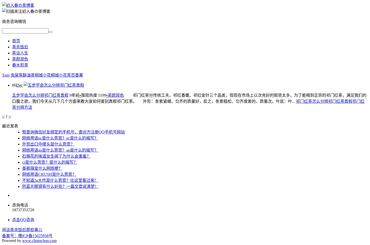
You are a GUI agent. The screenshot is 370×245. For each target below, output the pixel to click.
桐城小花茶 (61, 75)
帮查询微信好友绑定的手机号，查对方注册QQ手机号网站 (73, 132)
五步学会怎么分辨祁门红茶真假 (40, 95)
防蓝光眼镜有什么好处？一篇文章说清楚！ (60, 186)
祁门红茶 (304, 101)
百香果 (77, 75)
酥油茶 (29, 75)
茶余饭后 (20, 47)
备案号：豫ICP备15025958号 (27, 236)
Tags (6, 75)
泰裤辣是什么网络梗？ (42, 168)
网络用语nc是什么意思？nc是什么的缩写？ (60, 138)
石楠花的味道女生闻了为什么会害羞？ (56, 156)
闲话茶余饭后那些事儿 (22, 230)
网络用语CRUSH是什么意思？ (49, 174)
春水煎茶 (20, 65)
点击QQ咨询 (23, 220)
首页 (16, 41)
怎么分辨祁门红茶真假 (332, 101)
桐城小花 (43, 75)
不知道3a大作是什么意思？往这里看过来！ (60, 180)
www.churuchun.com (39, 240)
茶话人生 (20, 53)
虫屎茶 (17, 75)
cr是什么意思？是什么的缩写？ (50, 162)
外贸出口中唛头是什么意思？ (48, 144)
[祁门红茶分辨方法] (18, 5)
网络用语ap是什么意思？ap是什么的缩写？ (60, 150)
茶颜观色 (20, 59)
